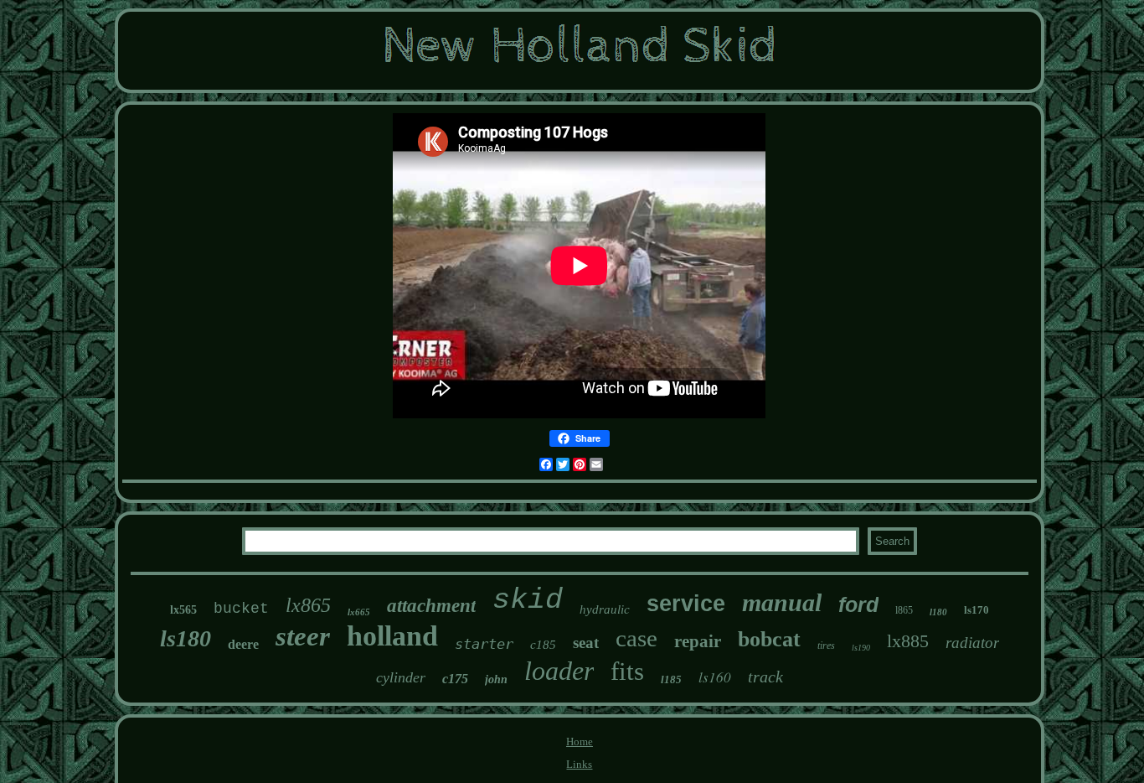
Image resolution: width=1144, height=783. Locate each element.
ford (858, 604)
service (686, 603)
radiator (972, 642)
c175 (455, 679)
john (496, 679)
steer (303, 636)
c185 (543, 644)
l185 (671, 679)
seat (586, 642)
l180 (938, 612)
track (765, 676)
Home (579, 741)
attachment (431, 605)
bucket (241, 608)
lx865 (308, 605)
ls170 (976, 610)
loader (559, 671)
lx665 (359, 612)
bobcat (769, 639)
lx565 (183, 610)
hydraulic (605, 609)
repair (697, 641)
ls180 (185, 638)
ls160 (714, 677)
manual (782, 602)
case (636, 638)
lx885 (908, 640)
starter (484, 643)
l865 (904, 610)
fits (627, 671)
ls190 (861, 647)
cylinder (400, 677)
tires (826, 645)
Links (579, 764)
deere (243, 644)
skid (527, 600)
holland (392, 635)
